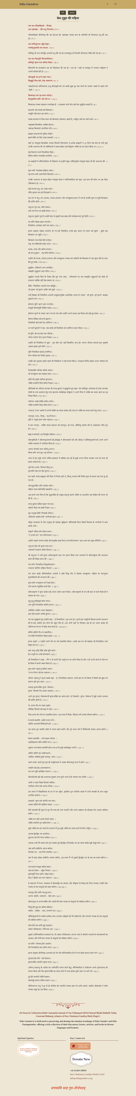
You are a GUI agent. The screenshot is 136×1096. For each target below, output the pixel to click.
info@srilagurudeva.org (81, 1078)
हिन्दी (63, 12)
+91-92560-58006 (78, 1071)
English (72, 12)
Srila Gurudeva (28, 4)
